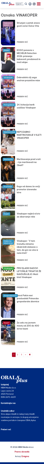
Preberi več (6, 430)
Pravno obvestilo (22, 452)
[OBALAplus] (13, 4)
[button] (30, 4)
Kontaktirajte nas (8, 403)
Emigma (25, 457)
